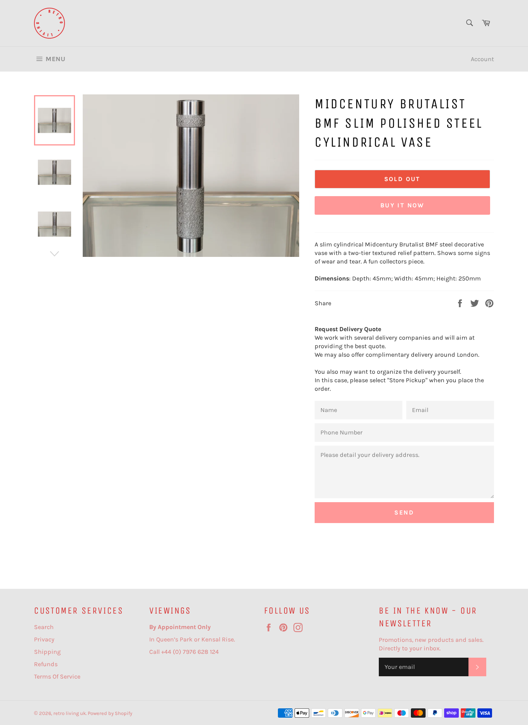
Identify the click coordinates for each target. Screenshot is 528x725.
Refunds (46, 664)
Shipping (47, 651)
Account (482, 59)
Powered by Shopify (110, 713)
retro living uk (69, 713)
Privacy (44, 639)
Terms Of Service (57, 676)
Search (44, 627)
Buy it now (402, 205)
